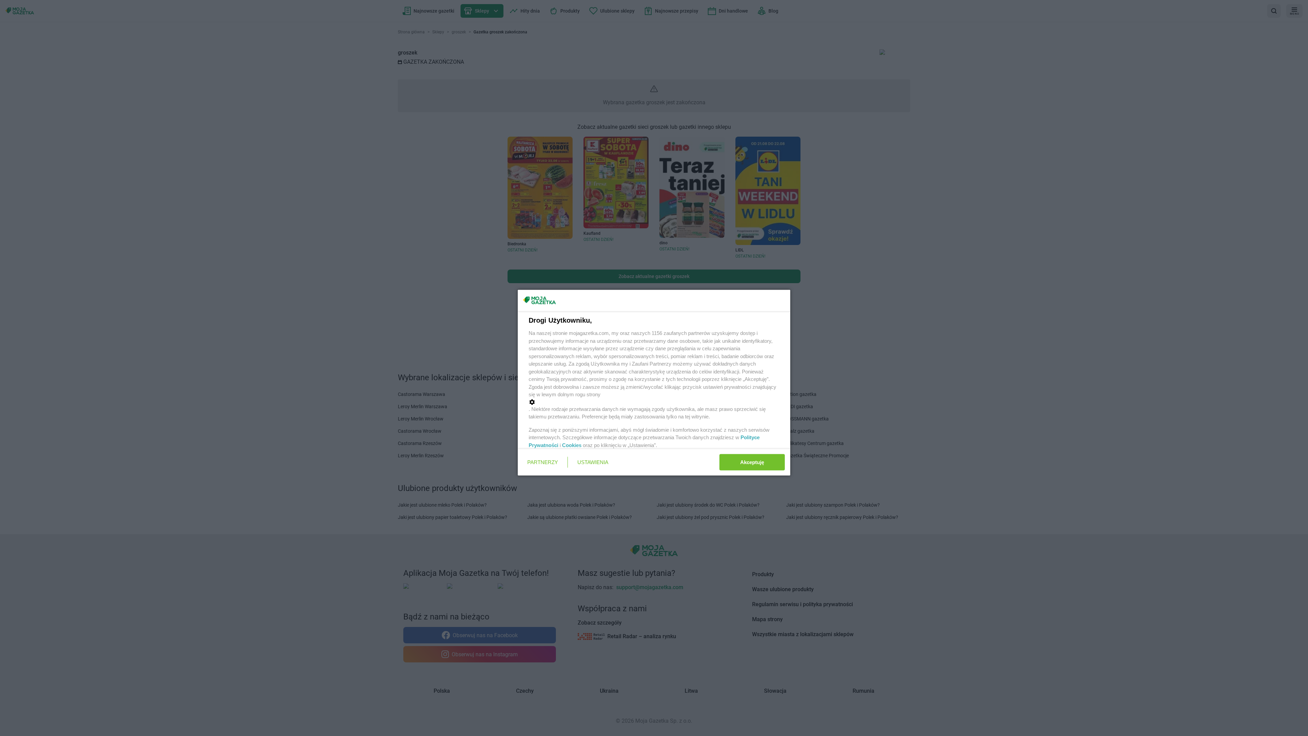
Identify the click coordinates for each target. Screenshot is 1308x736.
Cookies (571, 445)
